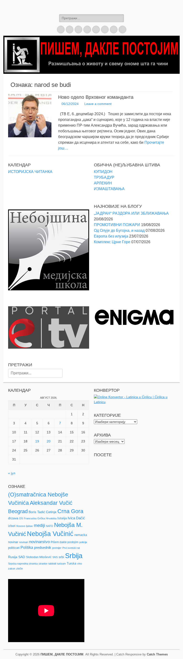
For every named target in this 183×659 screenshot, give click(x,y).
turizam (61, 563)
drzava (13, 518)
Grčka (41, 518)
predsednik (42, 548)
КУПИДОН (103, 172)
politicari (14, 548)
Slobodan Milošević (38, 557)
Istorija (62, 518)
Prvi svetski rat (71, 547)
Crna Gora (70, 511)
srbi (61, 557)
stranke (43, 563)
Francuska (30, 518)
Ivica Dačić (76, 518)
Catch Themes (157, 654)
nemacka (80, 535)
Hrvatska (51, 518)
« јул (11, 473)
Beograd (18, 511)
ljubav (29, 526)
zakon (11, 568)
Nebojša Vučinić (50, 533)
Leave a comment (98, 104)
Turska (71, 563)
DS (21, 518)
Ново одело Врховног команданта (95, 97)
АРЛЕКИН (103, 183)
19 (37, 441)
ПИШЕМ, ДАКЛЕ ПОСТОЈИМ (62, 654)
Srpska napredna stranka (23, 563)
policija (83, 542)
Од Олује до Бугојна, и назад (119, 230)
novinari (23, 542)
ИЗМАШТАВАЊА (109, 189)
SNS (55, 557)
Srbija (73, 556)
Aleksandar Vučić (51, 503)
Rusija (12, 557)
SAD (21, 557)
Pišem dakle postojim (64, 542)
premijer (56, 547)
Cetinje (51, 512)
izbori (11, 526)
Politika (26, 547)
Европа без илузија (111, 236)
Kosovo (20, 526)
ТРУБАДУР (104, 177)
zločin (19, 568)
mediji (39, 525)
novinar (13, 542)
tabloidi (52, 563)
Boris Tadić (37, 512)
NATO (49, 526)
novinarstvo (39, 542)
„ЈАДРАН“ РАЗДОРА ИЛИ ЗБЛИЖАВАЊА (131, 213)
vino (79, 563)
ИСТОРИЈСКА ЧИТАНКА (30, 172)
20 (49, 441)
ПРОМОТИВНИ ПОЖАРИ (117, 225)
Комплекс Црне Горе (112, 242)
